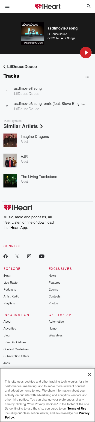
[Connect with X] (17, 256)
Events (53, 289)
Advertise (9, 328)
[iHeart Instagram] (29, 256)
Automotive (56, 321)
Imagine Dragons (35, 136)
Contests (55, 296)
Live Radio (10, 282)
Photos (53, 303)
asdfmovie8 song (28, 88)
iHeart (7, 275)
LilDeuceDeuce (57, 34)
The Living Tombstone (39, 176)
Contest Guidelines (16, 349)
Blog (6, 335)
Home (52, 328)
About (7, 321)
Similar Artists (20, 126)
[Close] (89, 374)
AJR (24, 156)
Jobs (6, 363)
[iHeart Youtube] (42, 256)
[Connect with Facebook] (5, 256)
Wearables (56, 335)
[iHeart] (47, 6)
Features (54, 282)
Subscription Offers (16, 356)
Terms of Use (77, 408)
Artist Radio (11, 296)
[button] (86, 52)
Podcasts (9, 289)
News (52, 275)
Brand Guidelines (14, 342)
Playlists (9, 303)
